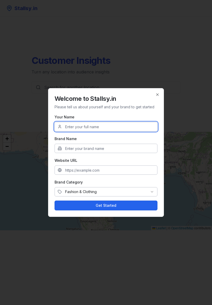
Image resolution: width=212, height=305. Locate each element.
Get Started (106, 205)
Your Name (64, 117)
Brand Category (69, 182)
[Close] (157, 95)
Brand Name (66, 138)
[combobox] (106, 191)
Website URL (66, 160)
